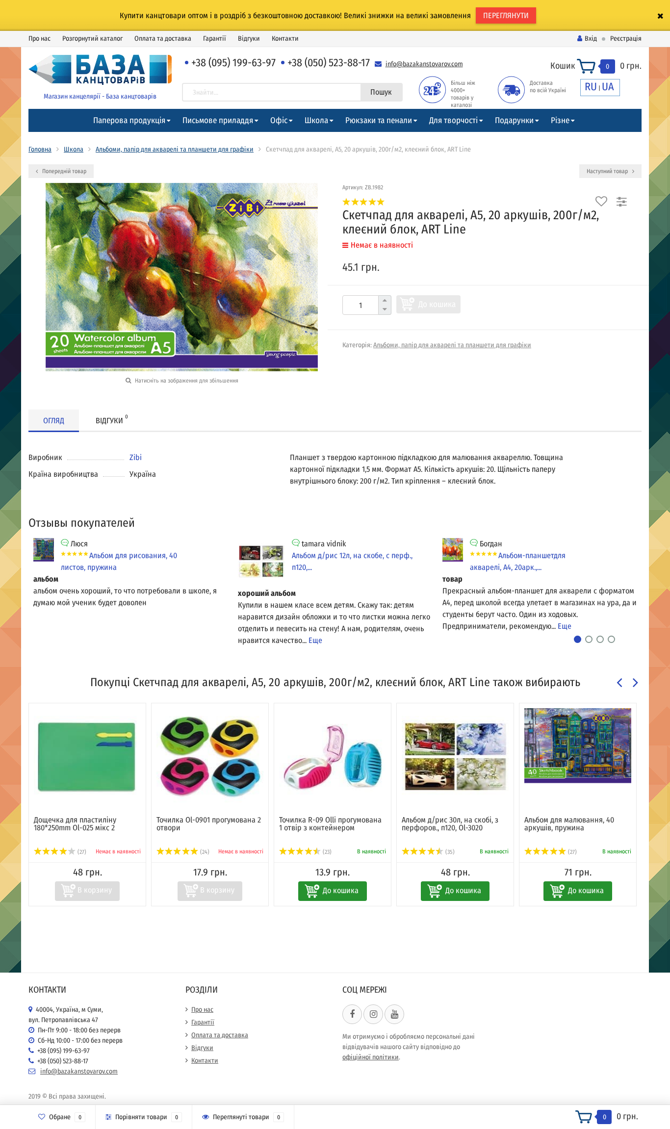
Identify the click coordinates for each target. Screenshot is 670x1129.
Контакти (285, 38)
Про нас (39, 38)
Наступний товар (608, 171)
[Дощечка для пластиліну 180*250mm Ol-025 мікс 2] (87, 757)
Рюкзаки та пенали (378, 120)
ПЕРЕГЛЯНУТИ (506, 15)
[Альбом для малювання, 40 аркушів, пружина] (577, 746)
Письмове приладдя (217, 120)
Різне (560, 120)
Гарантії (214, 38)
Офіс (278, 120)
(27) (81, 851)
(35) (449, 851)
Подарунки (514, 120)
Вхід (591, 38)
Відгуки (249, 38)
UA (608, 86)
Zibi (135, 457)
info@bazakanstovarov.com (424, 64)
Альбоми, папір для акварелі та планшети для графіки (175, 149)
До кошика (437, 304)
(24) (204, 851)
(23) (326, 851)
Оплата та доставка (162, 38)
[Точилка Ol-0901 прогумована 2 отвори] (209, 757)
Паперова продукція (129, 120)
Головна (40, 149)
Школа (316, 120)
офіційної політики (370, 1057)
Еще (315, 640)
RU (591, 86)
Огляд (53, 420)
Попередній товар (63, 171)
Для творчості (453, 120)
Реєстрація (626, 38)
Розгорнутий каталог (92, 38)
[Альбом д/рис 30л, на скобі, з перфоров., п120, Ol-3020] (455, 757)
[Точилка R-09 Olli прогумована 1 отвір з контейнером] (332, 757)
